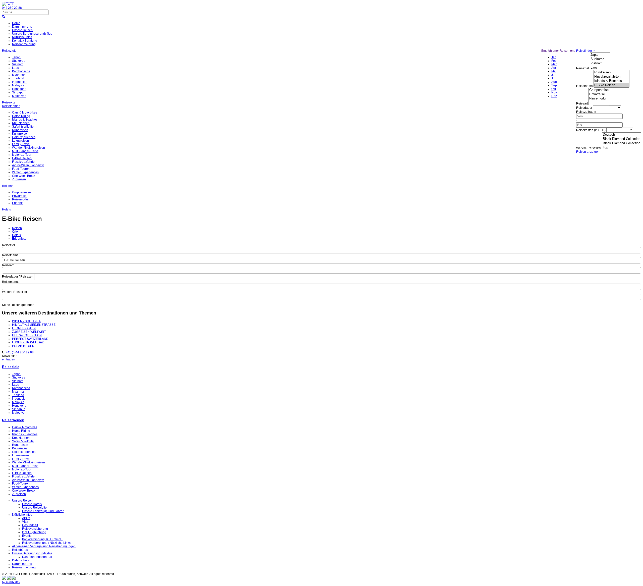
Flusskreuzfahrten (24, 162)
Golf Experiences (23, 137)
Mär (554, 64)
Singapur (18, 92)
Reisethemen (11, 106)
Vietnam (17, 64)
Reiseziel (582, 68)
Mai (553, 71)
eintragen (8, 359)
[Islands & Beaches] (611, 81)
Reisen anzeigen (588, 151)
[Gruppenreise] (599, 90)
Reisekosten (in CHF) (591, 130)
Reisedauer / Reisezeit (17, 276)
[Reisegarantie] (14, 578)
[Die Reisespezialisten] (4, 578)
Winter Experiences (25, 172)
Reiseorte (8, 102)
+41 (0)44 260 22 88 (20, 352)
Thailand (18, 78)
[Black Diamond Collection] (621, 139)
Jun (553, 75)
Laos (15, 68)
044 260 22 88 (12, 8)
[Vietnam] (600, 63)
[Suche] (3, 16)
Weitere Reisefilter (588, 148)
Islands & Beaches (24, 119)
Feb (554, 61)
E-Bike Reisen (22, 158)
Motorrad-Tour (21, 154)
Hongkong (19, 89)
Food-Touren (21, 169)
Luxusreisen (20, 140)
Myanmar (18, 75)
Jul (553, 78)
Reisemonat (10, 282)
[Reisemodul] (599, 98)
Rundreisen (20, 130)
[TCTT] (8, 4)
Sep (554, 85)
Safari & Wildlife (23, 126)
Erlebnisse (19, 238)
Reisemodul (20, 199)
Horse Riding (21, 116)
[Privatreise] (599, 94)
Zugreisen (19, 179)
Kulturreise (19, 133)
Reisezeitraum (586, 112)
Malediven (19, 96)
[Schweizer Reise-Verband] (9, 578)
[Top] (621, 147)
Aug (554, 82)
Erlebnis (17, 203)
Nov (554, 92)
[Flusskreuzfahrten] (611, 77)
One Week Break (23, 176)
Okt (553, 89)
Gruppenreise (21, 192)
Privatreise (19, 196)
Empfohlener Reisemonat (558, 50)
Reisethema (584, 86)
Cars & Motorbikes (24, 112)
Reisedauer (584, 108)
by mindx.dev (11, 582)
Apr (553, 68)
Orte (15, 231)
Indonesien (19, 82)
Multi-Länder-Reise (25, 151)
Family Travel (21, 144)
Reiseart (582, 103)
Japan (16, 57)
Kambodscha (21, 71)
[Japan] (600, 55)
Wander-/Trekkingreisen (28, 147)
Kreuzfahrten (21, 123)
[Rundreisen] (611, 72)
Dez (554, 96)
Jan (553, 57)
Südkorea (18, 61)
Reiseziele (9, 50)
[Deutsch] (621, 135)
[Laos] (600, 68)
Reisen (17, 228)
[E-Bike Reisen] (611, 85)
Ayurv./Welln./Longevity (28, 165)
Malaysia (18, 85)
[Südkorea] (600, 59)
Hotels (6, 209)
